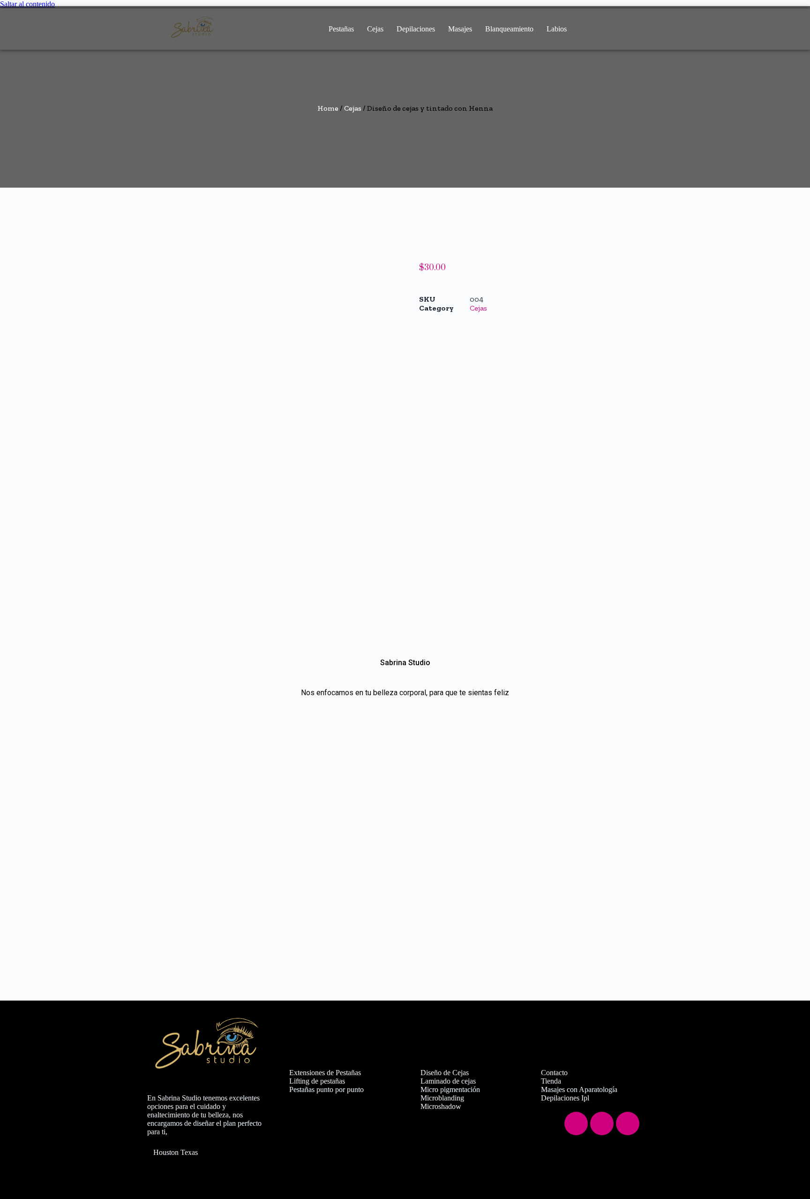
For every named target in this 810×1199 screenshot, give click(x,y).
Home (327, 108)
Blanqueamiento (509, 29)
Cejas (375, 29)
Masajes (460, 29)
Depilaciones (416, 29)
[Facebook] (576, 1123)
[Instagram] (602, 1123)
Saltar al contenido (27, 4)
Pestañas (341, 29)
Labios (557, 29)
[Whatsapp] (627, 1123)
